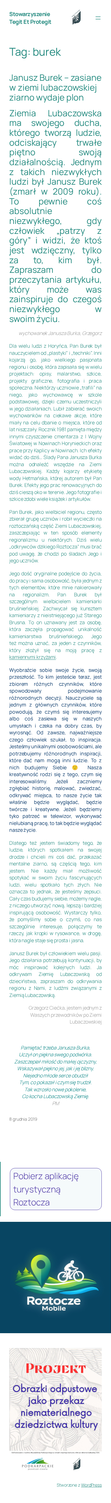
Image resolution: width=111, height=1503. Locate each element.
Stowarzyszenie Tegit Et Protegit (30, 17)
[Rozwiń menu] (98, 18)
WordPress (91, 1485)
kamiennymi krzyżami (32, 657)
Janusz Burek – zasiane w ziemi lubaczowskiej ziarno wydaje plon (55, 87)
